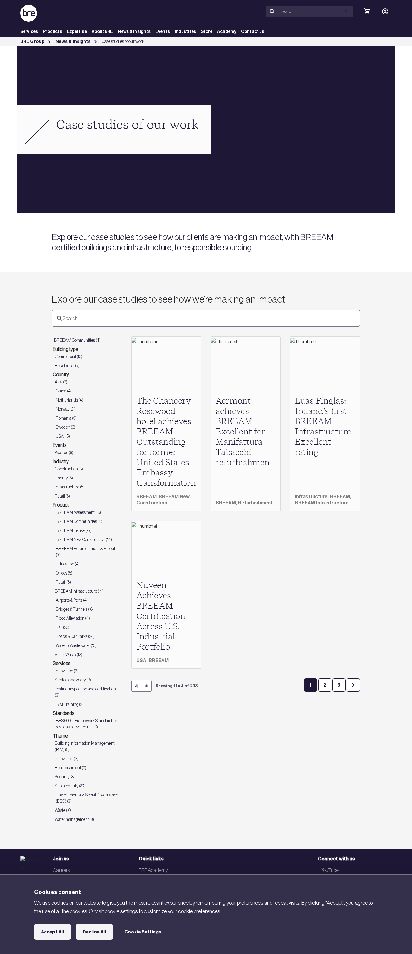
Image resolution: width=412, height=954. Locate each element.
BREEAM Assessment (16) (78, 512)
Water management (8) (74, 819)
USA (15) (63, 436)
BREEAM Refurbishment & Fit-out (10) (85, 551)
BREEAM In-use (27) (74, 530)
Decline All (94, 932)
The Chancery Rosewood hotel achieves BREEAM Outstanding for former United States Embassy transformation (166, 442)
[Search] (272, 11)
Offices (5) (64, 573)
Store (207, 31)
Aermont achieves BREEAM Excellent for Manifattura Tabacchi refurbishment (244, 432)
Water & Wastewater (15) (76, 645)
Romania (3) (66, 418)
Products (52, 31)
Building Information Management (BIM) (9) (85, 746)
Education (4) (68, 564)
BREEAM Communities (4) (77, 340)
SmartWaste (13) (68, 654)
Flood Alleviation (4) (73, 618)
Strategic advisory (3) (73, 679)
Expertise (77, 31)
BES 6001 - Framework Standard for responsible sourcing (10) (86, 723)
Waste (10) (63, 810)
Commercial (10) (68, 356)
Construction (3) (69, 468)
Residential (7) (67, 365)
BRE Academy (153, 870)
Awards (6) (64, 452)
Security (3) (65, 776)
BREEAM (159, 660)
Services (29, 31)
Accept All (52, 932)
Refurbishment (255, 503)
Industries (185, 31)
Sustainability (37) (70, 785)
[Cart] (367, 11)
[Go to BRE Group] (28, 13)
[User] (385, 11)
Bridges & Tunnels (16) (75, 609)
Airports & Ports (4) (72, 600)
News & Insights (134, 31)
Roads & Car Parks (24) (75, 636)
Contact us (252, 31)
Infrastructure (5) (69, 487)
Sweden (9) (65, 427)
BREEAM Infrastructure (322, 503)
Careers (61, 870)
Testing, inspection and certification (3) (85, 692)
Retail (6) (62, 496)
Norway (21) (66, 409)
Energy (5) (64, 477)
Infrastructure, (312, 496)
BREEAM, (147, 496)
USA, (142, 660)
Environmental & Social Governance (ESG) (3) (87, 798)
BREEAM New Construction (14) (84, 539)
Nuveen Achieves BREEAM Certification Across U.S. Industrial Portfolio (160, 616)
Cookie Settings (143, 932)
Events (162, 31)
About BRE (102, 31)
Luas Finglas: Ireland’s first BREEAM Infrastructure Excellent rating (323, 427)
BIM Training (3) (70, 704)
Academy (226, 31)
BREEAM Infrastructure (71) (79, 591)
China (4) (64, 391)
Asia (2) (61, 381)
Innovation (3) (66, 670)
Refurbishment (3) (70, 767)
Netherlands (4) (69, 400)
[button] (346, 11)
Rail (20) (62, 627)
